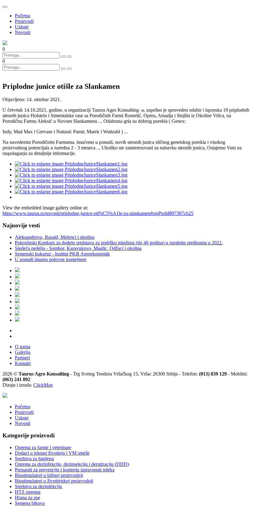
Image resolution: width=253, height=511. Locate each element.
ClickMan (43, 385)
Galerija (22, 352)
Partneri (22, 357)
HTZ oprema (27, 492)
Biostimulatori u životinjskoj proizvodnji (54, 480)
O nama (22, 346)
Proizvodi (24, 21)
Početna (22, 15)
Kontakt (23, 363)
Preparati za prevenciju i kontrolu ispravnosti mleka (64, 469)
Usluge (22, 26)
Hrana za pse (27, 497)
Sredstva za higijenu (34, 458)
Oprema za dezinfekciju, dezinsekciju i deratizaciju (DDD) (72, 464)
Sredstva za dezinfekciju (38, 486)
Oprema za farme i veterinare (43, 447)
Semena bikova (30, 503)
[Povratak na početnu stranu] (4, 396)
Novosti (22, 32)
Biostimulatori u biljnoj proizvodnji (49, 475)
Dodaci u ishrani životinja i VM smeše (52, 453)
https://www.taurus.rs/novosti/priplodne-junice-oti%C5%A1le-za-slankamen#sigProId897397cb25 (97, 213)
